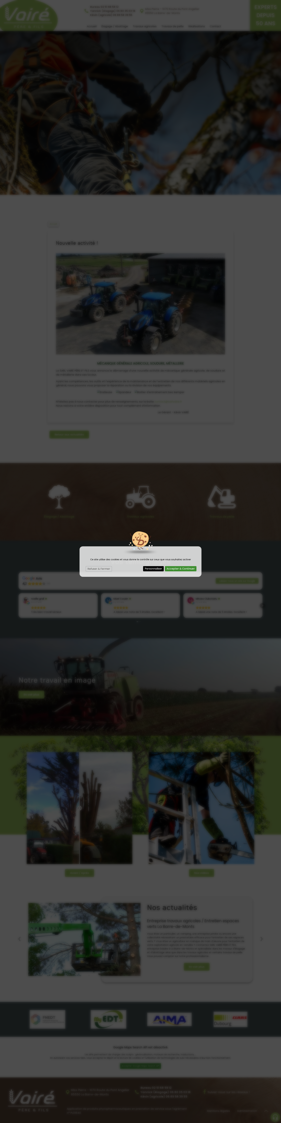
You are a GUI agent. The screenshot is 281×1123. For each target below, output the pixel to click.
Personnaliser (153, 569)
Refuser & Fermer (98, 569)
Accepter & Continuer (181, 569)
